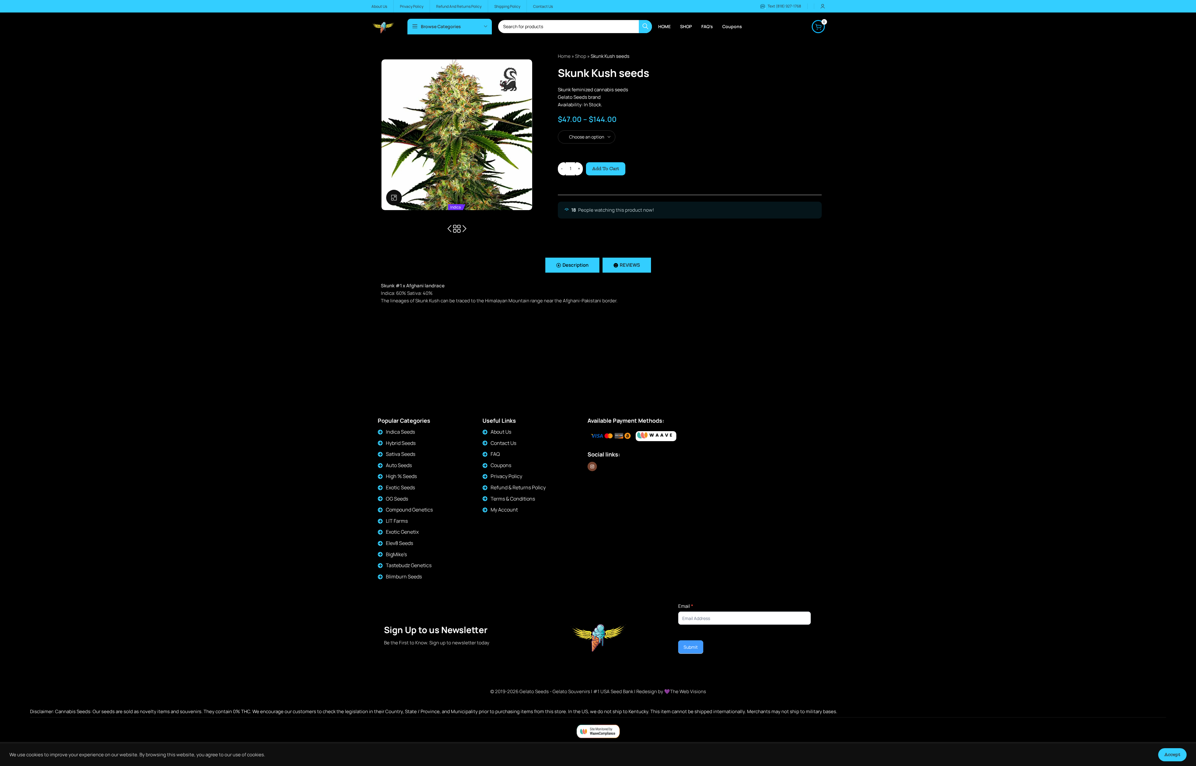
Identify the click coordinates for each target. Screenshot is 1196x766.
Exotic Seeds (400, 487)
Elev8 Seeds (399, 543)
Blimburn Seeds (404, 576)
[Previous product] (449, 229)
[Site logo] (383, 26)
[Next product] (464, 229)
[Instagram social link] (592, 466)
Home (564, 56)
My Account (504, 509)
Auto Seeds (399, 465)
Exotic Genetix (402, 531)
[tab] (572, 265)
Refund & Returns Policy (518, 487)
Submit (691, 647)
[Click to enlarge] (394, 197)
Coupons (501, 465)
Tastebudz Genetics (408, 565)
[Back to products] (457, 229)
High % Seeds (401, 476)
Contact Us (503, 443)
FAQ (495, 454)
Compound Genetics (409, 509)
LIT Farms (397, 520)
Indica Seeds (400, 431)
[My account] (822, 6)
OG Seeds (397, 498)
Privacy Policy (506, 476)
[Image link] (656, 436)
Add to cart (605, 168)
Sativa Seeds (400, 454)
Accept (1172, 754)
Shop (580, 56)
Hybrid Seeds (401, 443)
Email (685, 606)
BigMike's (396, 554)
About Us (501, 431)
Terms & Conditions (513, 498)
